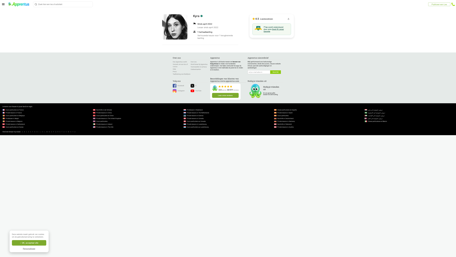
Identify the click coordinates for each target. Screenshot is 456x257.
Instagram (181, 91)
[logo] (19, 4)
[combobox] (63, 4)
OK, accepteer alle (29, 243)
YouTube (198, 91)
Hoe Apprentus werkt (180, 62)
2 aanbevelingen (266, 19)
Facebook (181, 85)
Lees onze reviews (225, 95)
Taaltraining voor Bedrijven (181, 74)
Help (174, 69)
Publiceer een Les (439, 4)
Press (175, 71)
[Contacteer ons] (453, 4)
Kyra (196, 16)
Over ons (194, 62)
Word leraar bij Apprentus (199, 64)
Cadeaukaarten (196, 69)
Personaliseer (29, 248)
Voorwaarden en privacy (199, 67)
